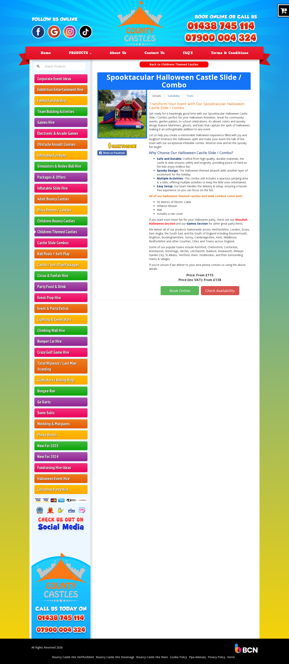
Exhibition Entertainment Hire (60, 89)
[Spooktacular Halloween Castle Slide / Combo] (122, 114)
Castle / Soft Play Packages (58, 264)
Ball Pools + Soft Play (53, 253)
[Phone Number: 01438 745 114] (221, 28)
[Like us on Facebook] (38, 31)
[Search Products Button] (38, 66)
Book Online (179, 290)
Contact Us (154, 53)
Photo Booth (47, 434)
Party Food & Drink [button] (51, 286)
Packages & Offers (51, 177)
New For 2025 (47, 445)
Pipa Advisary (197, 657)
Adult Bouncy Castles (53, 199)
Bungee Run (46, 391)
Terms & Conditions (229, 53)
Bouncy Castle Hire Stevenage (115, 657)
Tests (189, 96)
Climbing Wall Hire (51, 330)
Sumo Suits (45, 412)
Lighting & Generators (54, 319)
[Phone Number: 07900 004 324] (221, 39)
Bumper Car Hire (49, 341)
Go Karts (44, 402)
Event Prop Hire (49, 297)
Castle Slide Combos (53, 242)
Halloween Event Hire (53, 478)
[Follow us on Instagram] (69, 31)
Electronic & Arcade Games (57, 133)
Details (156, 96)
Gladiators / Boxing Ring (55, 380)
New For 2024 (47, 456)
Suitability (174, 96)
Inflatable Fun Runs (51, 155)
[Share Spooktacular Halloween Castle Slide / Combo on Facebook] (122, 152)
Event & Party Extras (53, 308)
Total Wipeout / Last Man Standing (56, 366)
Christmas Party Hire (52, 489)
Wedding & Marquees (53, 423)
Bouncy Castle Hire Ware (152, 657)
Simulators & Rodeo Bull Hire (59, 166)
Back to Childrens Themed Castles (174, 64)
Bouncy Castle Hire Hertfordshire (73, 657)
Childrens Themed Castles (57, 231)
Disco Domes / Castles (54, 210)
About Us (118, 53)
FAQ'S (188, 53)
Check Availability (220, 290)
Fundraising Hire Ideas (54, 467)
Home (46, 53)
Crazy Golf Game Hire (53, 352)
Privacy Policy (216, 657)
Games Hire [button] (46, 122)
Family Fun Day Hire (51, 100)
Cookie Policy (178, 657)
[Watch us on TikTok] (85, 31)
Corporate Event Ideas (54, 78)
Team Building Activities (55, 111)
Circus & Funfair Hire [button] (52, 275)
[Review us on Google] (54, 31)
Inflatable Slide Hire (52, 188)
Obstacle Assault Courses (56, 144)
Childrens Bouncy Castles (56, 221)
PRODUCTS (79, 53)
